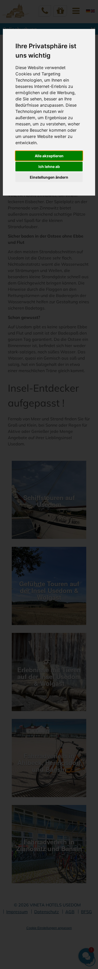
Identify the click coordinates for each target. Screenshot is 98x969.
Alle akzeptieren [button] (49, 156)
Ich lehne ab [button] (49, 166)
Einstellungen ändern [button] (49, 177)
